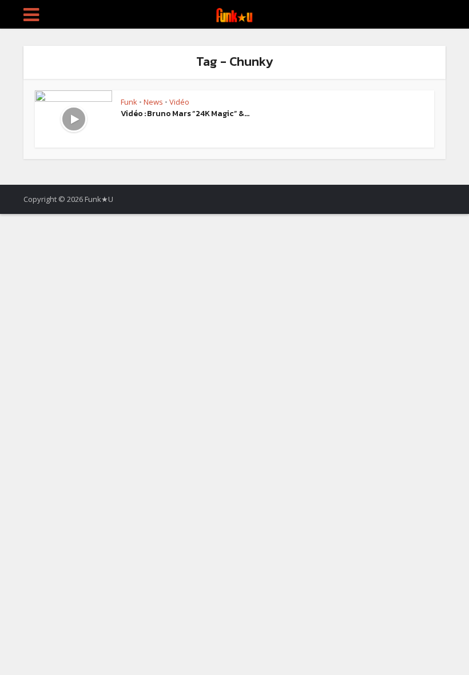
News (153, 102)
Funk (129, 102)
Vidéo (179, 102)
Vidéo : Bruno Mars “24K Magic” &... (185, 114)
